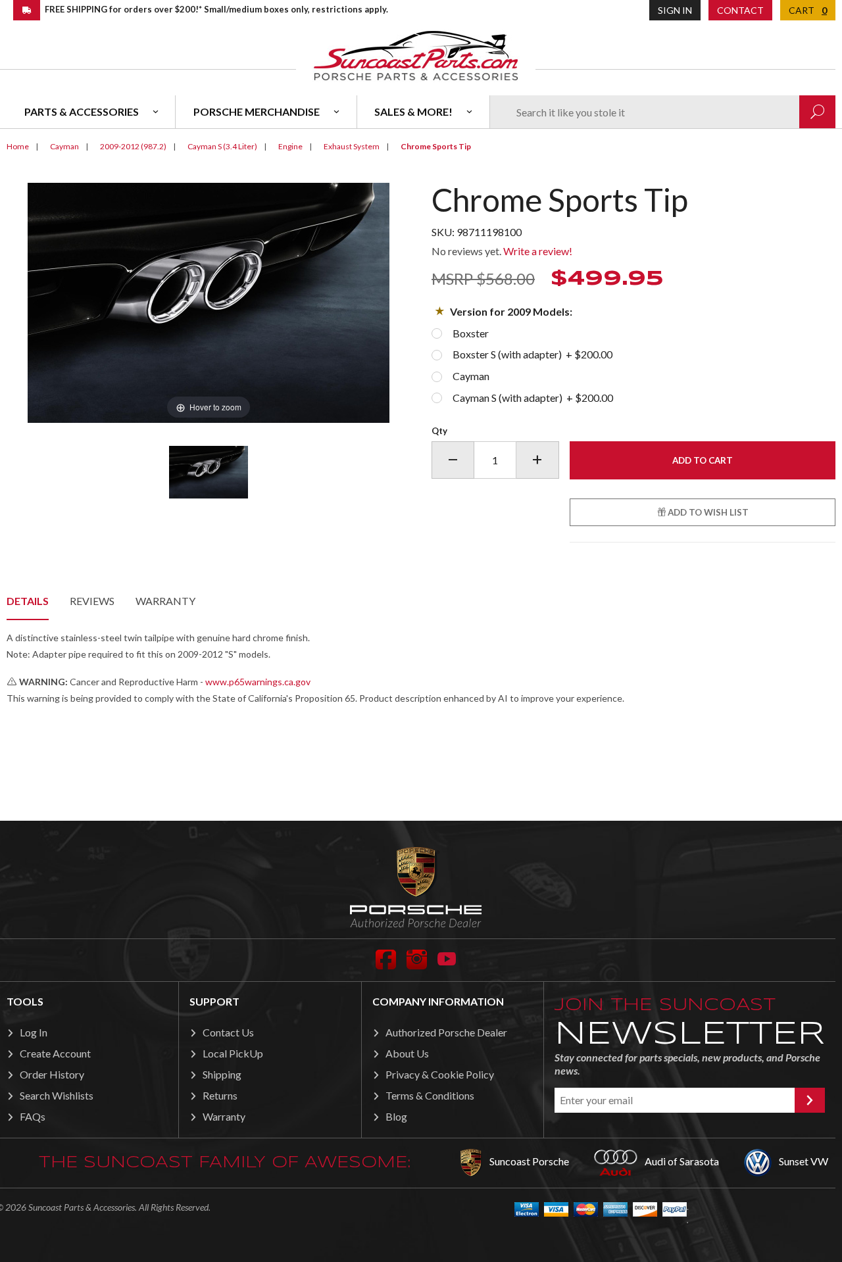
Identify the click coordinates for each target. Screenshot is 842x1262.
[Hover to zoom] (208, 301)
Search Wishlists (56, 1095)
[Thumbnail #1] (209, 472)
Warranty (165, 601)
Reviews (92, 601)
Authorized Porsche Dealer (446, 1032)
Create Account (55, 1053)
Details (28, 601)
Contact (740, 10)
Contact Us (228, 1032)
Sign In (675, 10)
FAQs (32, 1116)
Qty (439, 430)
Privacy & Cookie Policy (439, 1074)
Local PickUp (233, 1053)
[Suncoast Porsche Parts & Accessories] (415, 55)
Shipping (222, 1074)
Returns (220, 1095)
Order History (52, 1074)
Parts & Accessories (81, 111)
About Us (407, 1053)
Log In (33, 1032)
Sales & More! (413, 111)
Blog (396, 1116)
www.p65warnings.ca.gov (257, 681)
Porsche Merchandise (256, 111)
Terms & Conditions (429, 1095)
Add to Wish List (707, 512)
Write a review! (537, 251)
